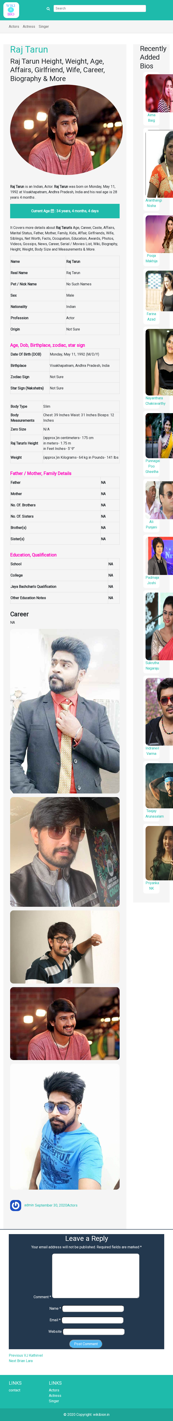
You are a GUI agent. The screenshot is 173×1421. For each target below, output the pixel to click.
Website (55, 1331)
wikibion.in (101, 1414)
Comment (42, 1297)
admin (29, 1205)
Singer (44, 26)
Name (55, 1308)
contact (14, 1390)
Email (55, 1320)
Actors (14, 26)
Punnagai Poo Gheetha (153, 466)
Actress (29, 26)
